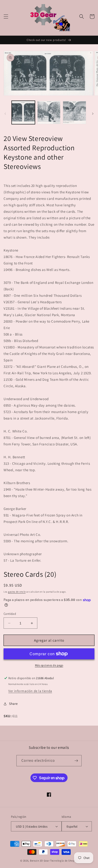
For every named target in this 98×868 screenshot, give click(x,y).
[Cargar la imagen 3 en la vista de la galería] (74, 112)
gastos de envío (17, 591)
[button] (6, 16)
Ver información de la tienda (30, 691)
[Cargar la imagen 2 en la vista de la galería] (49, 112)
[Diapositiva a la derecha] (93, 113)
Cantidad (10, 614)
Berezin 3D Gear (40, 860)
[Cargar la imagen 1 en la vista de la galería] (23, 112)
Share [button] (13, 703)
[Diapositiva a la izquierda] (5, 113)
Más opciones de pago (49, 665)
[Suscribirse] (76, 760)
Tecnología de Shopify (64, 860)
